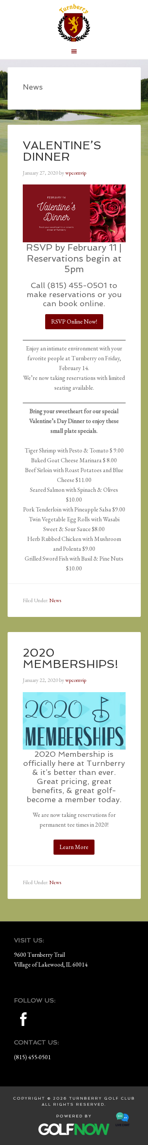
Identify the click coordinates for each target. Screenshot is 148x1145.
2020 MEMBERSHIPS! (70, 658)
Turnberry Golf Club (74, 23)
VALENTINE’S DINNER (62, 151)
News (55, 600)
